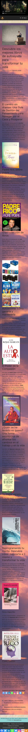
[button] (21, 18)
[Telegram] (20, 693)
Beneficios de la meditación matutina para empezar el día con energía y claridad (13, 709)
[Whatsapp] (12, 693)
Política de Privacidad (17, 723)
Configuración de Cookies (10, 727)
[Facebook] (3, 693)
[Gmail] (17, 693)
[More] (23, 693)
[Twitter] (6, 693)
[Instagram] (14, 693)
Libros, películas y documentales (13, 700)
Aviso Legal (6, 723)
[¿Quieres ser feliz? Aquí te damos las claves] (2, 18)
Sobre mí (21, 727)
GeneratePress (17, 720)
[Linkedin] (9, 693)
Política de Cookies (13, 725)
